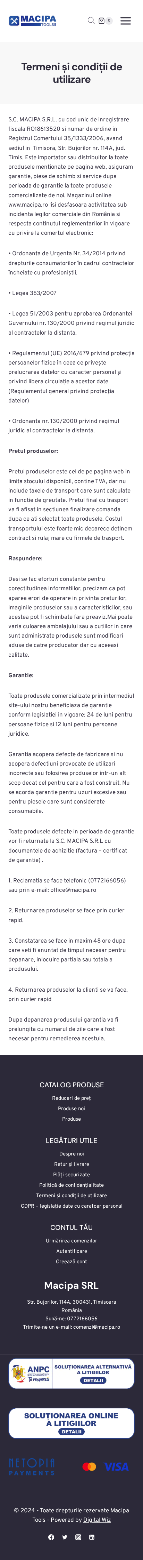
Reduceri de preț (71, 1098)
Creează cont (71, 1262)
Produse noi (71, 1109)
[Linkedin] (92, 1537)
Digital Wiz (97, 1520)
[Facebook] (51, 1537)
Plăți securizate (71, 1175)
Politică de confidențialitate (71, 1185)
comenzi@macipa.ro (96, 1327)
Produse (71, 1119)
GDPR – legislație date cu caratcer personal (72, 1206)
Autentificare (71, 1251)
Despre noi (71, 1154)
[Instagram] (78, 1537)
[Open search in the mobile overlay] (91, 21)
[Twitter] (64, 1537)
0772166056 (82, 1319)
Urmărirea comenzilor (71, 1241)
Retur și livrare (71, 1164)
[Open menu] (125, 21)
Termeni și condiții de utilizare (71, 1196)
